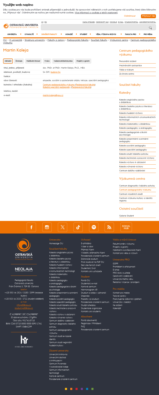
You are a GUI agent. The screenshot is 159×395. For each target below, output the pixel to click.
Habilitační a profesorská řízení (127, 250)
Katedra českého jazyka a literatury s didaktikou (135, 107)
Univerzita (14, 34)
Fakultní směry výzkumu (123, 244)
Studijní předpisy (88, 305)
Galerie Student (126, 216)
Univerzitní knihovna (58, 355)
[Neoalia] (24, 269)
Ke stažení (117, 305)
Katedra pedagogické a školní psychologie (133, 133)
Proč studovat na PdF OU (92, 262)
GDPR (115, 264)
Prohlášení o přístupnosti (124, 267)
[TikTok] (78, 227)
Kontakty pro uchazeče (91, 271)
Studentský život (88, 268)
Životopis (19, 61)
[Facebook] (31, 227)
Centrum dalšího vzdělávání (132, 171)
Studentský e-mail (89, 284)
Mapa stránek (89, 22)
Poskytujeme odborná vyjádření (127, 299)
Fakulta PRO (132, 34)
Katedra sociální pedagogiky (132, 146)
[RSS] (109, 227)
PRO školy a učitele (121, 273)
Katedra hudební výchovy (131, 113)
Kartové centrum (56, 376)
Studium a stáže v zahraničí (93, 293)
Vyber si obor (87, 247)
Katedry (125, 92)
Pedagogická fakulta (77, 40)
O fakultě (31, 34)
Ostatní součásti (131, 208)
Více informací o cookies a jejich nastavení (96, 13)
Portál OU (85, 281)
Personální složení (127, 61)
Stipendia (85, 296)
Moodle (113, 22)
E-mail (121, 22)
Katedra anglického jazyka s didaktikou (131, 101)
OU (5, 40)
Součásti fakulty (51, 34)
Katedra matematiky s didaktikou (134, 124)
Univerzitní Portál (147, 22)
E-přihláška (86, 244)
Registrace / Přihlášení (91, 324)
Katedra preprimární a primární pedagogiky (133, 140)
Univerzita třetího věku (123, 279)
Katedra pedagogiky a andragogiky (135, 128)
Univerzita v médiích (122, 302)
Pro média (148, 34)
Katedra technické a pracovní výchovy (136, 158)
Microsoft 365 (102, 22)
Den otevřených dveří (90, 265)
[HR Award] (24, 341)
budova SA (55, 72)
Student (85, 34)
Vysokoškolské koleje (58, 367)
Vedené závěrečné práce (63, 61)
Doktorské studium (89, 259)
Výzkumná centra (119, 40)
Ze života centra (126, 74)
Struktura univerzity (35, 40)
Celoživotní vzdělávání (122, 276)
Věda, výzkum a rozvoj (109, 34)
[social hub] (126, 227)
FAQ (83, 327)
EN (46, 22)
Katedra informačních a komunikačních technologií (137, 118)
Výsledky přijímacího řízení (93, 253)
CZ (42, 22)
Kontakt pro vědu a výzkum (125, 253)
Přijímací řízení (87, 250)
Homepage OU (56, 244)
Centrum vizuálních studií (131, 194)
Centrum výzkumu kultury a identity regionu (136, 199)
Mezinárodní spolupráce (130, 65)
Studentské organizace (91, 308)
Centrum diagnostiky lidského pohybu (137, 186)
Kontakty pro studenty (91, 312)
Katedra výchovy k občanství (132, 162)
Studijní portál (131, 22)
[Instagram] (47, 227)
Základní (8, 61)
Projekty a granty (83, 61)
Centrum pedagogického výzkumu (59, 85)
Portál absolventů (89, 320)
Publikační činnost (33, 61)
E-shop (116, 270)
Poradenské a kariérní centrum (63, 379)
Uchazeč (71, 34)
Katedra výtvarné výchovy (131, 167)
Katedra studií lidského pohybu (133, 154)
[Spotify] (94, 227)
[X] (62, 227)
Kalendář (117, 308)
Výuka (46, 61)
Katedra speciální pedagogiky (57, 87)
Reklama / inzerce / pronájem (126, 282)
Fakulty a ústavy (56, 40)
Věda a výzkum (126, 70)
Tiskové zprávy (119, 296)
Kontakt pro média (121, 293)
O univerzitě (15, 40)
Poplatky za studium (90, 299)
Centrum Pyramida (57, 364)
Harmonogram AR (89, 290)
